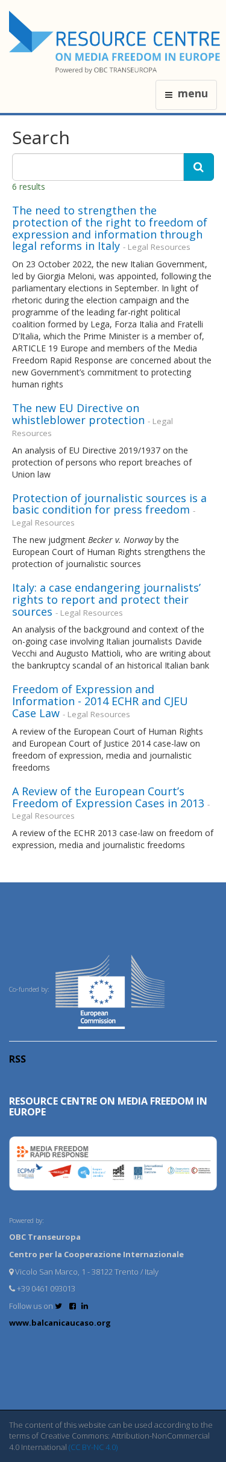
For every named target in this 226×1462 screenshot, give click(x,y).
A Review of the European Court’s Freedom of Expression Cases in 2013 (108, 797)
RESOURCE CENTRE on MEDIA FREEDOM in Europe (108, 1106)
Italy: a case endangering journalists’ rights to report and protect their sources (106, 599)
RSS (17, 1059)
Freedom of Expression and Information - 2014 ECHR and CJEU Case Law (100, 701)
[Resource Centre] (116, 42)
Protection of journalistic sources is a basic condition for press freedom (109, 504)
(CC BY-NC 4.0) (93, 1447)
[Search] (198, 167)
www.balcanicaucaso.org (60, 1322)
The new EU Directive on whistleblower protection (78, 414)
